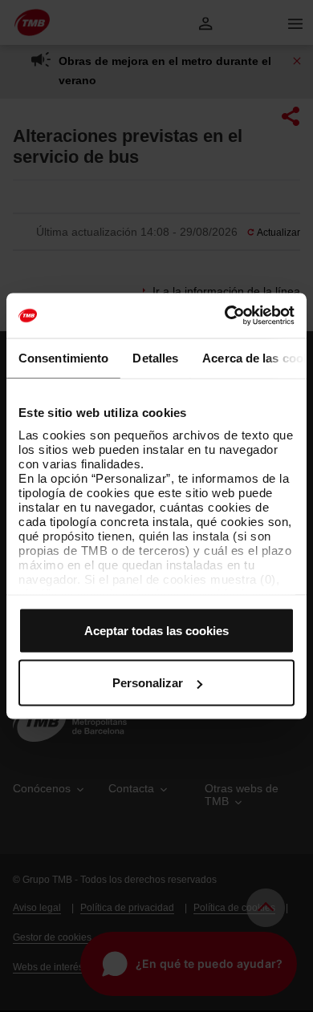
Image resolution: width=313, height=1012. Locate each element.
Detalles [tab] (155, 357)
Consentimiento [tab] (63, 357)
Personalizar (147, 683)
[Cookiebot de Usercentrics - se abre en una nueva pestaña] (225, 316)
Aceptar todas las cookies (156, 630)
